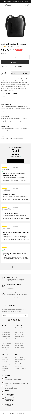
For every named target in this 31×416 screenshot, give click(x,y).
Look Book (4, 366)
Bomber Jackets (6, 332)
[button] (28, 5)
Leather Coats (5, 347)
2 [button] (14, 267)
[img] (4, 167)
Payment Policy (19, 366)
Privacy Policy (19, 357)
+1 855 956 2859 (9, 391)
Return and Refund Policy (20, 360)
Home (2, 9)
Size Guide (4, 361)
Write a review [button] (15, 160)
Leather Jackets (6, 327)
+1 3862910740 (9, 394)
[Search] (25, 6)
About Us (4, 357)
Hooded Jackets (6, 336)
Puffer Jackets (19, 332)
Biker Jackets (5, 330)
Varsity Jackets (6, 334)
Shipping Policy (19, 363)
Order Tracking (6, 364)
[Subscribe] (26, 315)
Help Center (5, 368)
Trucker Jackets (6, 338)
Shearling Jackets (6, 343)
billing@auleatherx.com (11, 388)
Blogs (3, 370)
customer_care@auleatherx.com (17, 297)
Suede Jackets (5, 341)
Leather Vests (5, 345)
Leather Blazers (6, 349)
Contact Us (5, 359)
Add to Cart (16, 62)
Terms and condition (20, 368)
